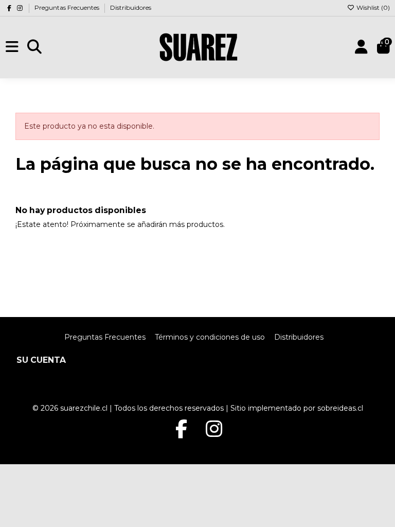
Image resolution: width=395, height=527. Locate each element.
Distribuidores (130, 7)
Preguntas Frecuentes (67, 7)
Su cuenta (41, 360)
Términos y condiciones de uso (210, 337)
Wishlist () (372, 7)
